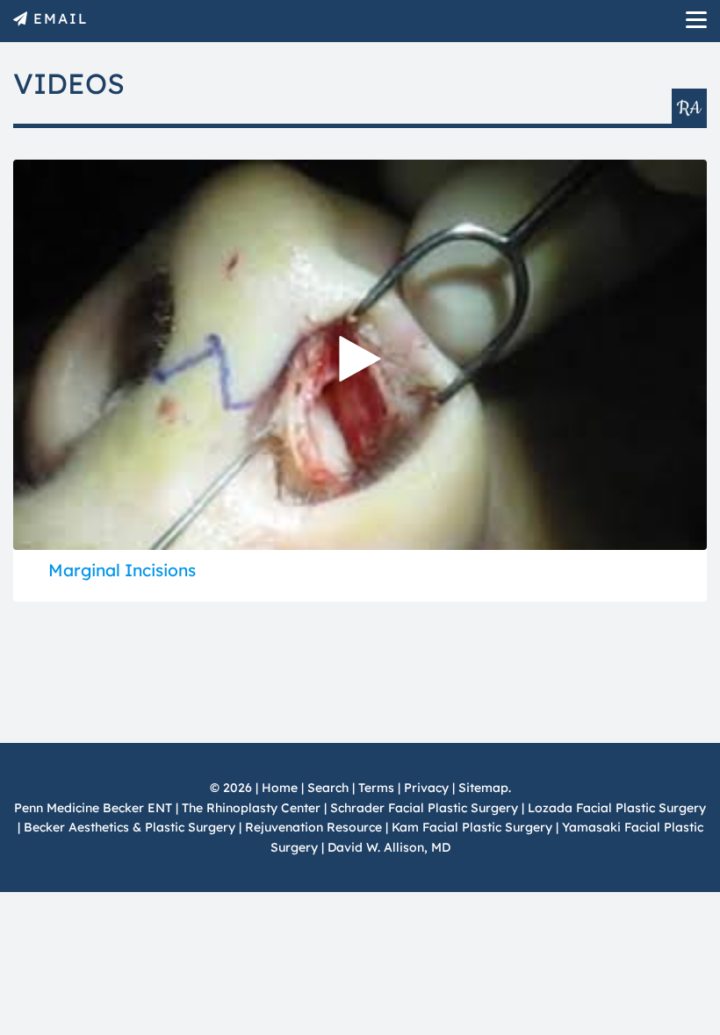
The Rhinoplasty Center (251, 808)
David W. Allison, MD (389, 847)
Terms (376, 788)
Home (280, 788)
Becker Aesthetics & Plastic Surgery (131, 827)
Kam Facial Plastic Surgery (472, 827)
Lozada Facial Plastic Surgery (617, 808)
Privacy (426, 788)
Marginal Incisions (122, 570)
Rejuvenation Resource (315, 827)
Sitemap (483, 788)
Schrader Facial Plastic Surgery (424, 808)
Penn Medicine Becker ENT (93, 808)
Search (328, 788)
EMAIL (61, 18)
